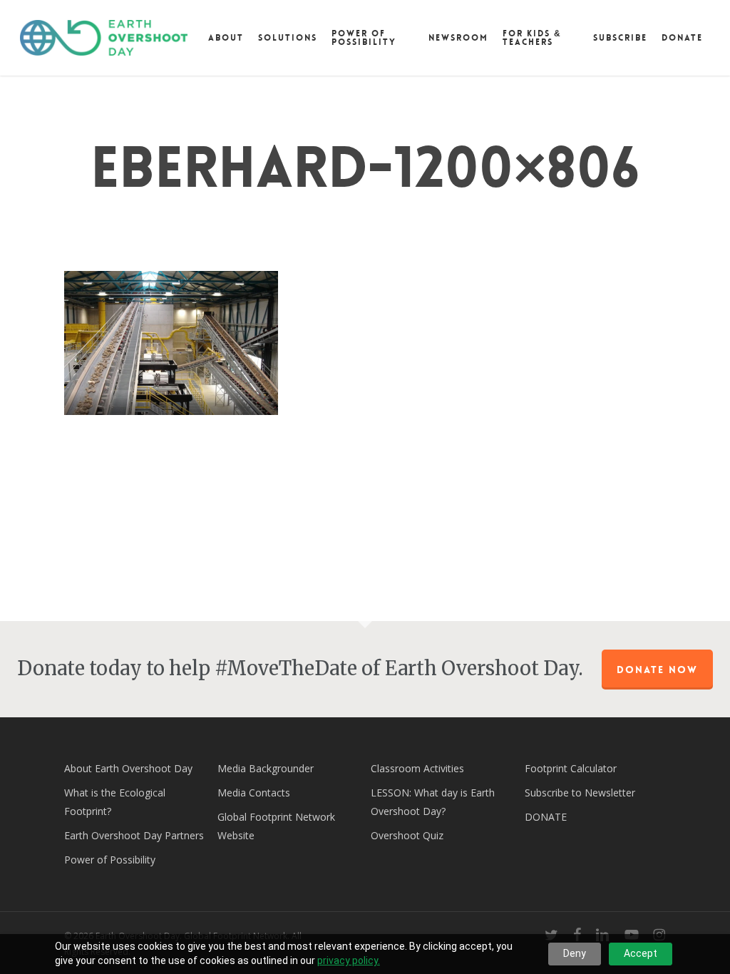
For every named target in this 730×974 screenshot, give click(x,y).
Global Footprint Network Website (276, 826)
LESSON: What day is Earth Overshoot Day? (433, 802)
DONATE (546, 817)
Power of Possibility (109, 859)
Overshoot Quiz (407, 835)
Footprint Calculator (571, 768)
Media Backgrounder (265, 768)
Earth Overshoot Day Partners (134, 835)
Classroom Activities (417, 768)
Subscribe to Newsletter (580, 792)
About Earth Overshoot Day (128, 768)
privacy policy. (348, 960)
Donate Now (657, 669)
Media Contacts (253, 792)
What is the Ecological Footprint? (114, 802)
